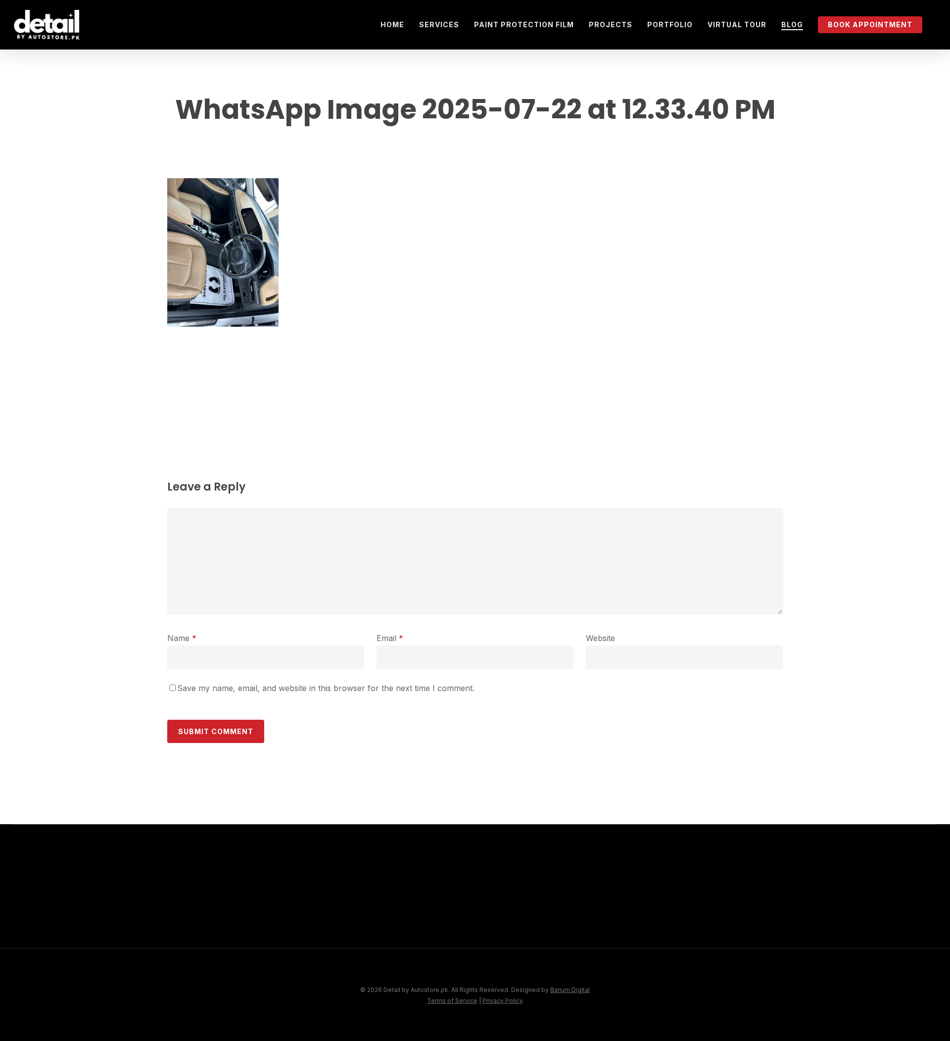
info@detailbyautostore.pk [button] (834, 941)
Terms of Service (452, 1000)
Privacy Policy (502, 1000)
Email (390, 638)
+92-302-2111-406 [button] (809, 918)
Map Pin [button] (592, 941)
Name (181, 638)
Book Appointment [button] (624, 918)
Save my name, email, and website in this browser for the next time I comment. (326, 688)
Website (600, 638)
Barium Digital (570, 989)
